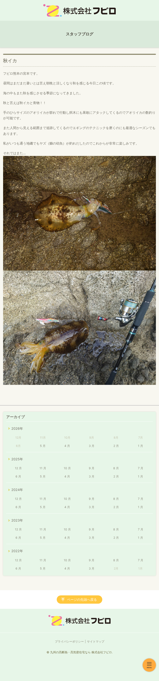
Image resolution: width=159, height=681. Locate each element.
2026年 (17, 428)
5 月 (43, 446)
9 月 (91, 468)
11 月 (43, 468)
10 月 (67, 468)
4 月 (67, 446)
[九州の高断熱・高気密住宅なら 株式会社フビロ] (79, 10)
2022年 (17, 551)
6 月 (18, 476)
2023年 (17, 520)
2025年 (17, 459)
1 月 (140, 446)
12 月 (18, 468)
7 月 (140, 468)
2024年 (17, 490)
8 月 (116, 468)
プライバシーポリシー (69, 641)
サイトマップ (95, 641)
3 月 (91, 446)
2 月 (116, 446)
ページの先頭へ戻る (82, 599)
